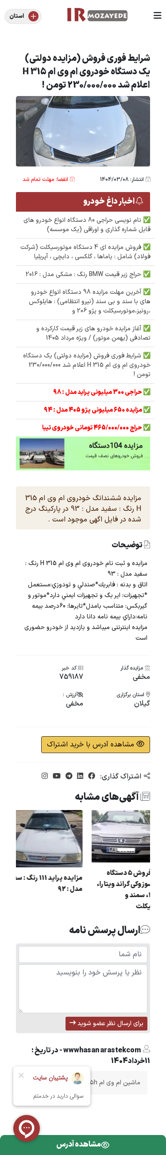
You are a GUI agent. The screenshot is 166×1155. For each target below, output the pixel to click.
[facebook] (90, 776)
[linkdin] (79, 776)
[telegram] (68, 776)
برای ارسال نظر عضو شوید (109, 1023)
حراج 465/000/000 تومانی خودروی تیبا (92, 428)
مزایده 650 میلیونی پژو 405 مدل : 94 (93, 410)
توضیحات (127, 545)
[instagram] (45, 776)
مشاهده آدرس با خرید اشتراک (91, 744)
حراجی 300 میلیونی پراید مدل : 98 (98, 392)
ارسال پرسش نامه (104, 930)
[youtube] (55, 776)
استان (16, 16)
